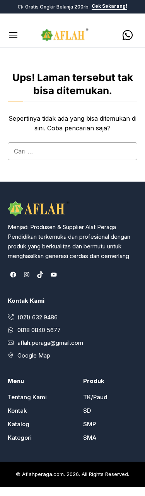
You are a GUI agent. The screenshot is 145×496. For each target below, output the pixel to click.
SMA (89, 437)
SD (87, 410)
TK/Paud (95, 397)
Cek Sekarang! (109, 6)
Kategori (20, 437)
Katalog (18, 424)
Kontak (17, 410)
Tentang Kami (27, 397)
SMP (89, 424)
